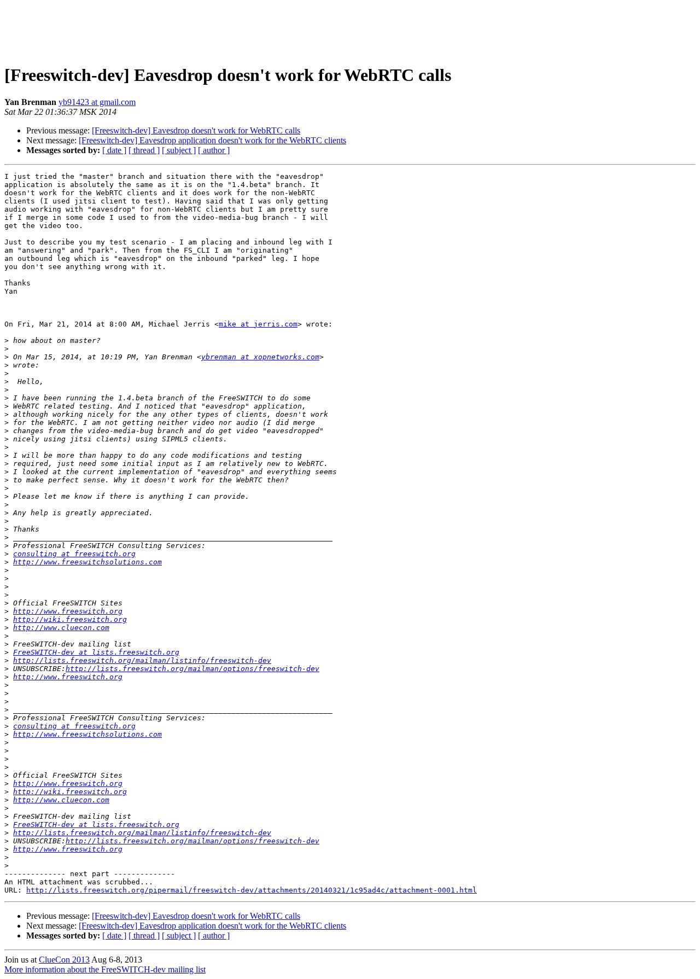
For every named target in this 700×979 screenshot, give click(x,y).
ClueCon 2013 (64, 959)
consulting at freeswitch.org (74, 554)
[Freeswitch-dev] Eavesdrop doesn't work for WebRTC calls (196, 130)
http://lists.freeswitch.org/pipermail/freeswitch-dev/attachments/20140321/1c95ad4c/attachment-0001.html (251, 890)
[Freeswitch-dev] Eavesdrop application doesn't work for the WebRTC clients (212, 140)
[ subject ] (179, 150)
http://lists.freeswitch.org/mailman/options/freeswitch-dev (192, 669)
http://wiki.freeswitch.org (70, 619)
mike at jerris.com (258, 324)
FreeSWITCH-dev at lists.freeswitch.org (96, 652)
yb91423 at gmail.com (97, 102)
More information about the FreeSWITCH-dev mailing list (105, 969)
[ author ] (214, 150)
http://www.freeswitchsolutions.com (87, 562)
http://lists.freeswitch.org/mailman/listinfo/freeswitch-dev (142, 660)
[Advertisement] (350, 29)
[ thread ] (144, 150)
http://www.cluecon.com (61, 627)
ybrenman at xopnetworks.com (260, 357)
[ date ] (114, 150)
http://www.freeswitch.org (67, 611)
